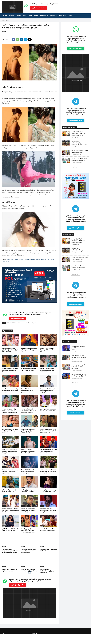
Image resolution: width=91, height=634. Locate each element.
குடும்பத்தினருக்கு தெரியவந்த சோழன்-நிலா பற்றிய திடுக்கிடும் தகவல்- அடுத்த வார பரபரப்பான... (48, 611)
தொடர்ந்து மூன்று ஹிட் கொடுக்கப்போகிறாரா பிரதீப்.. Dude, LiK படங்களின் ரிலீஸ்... (28, 530)
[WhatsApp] (17, 39)
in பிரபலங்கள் (27, 323)
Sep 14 (33, 323)
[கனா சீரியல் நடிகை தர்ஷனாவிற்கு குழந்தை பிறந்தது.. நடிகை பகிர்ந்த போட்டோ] (10, 381)
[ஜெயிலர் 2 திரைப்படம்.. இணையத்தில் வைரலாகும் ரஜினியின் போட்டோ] (29, 381)
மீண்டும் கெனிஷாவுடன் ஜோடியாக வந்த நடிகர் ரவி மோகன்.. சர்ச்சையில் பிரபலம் (29, 611)
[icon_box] (29, 316)
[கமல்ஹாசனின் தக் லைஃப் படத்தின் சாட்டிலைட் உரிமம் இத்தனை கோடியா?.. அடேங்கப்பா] (48, 442)
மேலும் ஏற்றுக (75, 167)
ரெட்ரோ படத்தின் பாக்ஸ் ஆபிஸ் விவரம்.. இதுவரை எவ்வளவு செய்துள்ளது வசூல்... (28, 550)
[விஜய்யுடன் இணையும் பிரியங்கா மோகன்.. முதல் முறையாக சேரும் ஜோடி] (10, 582)
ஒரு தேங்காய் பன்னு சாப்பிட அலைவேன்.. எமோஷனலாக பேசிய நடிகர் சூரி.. (48, 510)
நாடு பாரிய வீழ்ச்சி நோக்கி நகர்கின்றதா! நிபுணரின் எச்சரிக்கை (78, 347)
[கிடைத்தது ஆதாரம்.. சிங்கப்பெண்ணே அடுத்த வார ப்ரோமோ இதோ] (48, 561)
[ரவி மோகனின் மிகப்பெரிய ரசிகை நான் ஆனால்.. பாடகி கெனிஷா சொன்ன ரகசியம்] (10, 361)
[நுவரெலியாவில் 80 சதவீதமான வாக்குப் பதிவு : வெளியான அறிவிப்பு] (66, 160)
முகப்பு (3, 20)
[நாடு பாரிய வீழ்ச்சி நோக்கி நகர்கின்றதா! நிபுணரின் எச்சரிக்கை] (66, 348)
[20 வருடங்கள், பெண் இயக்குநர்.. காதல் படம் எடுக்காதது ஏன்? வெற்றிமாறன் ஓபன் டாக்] (48, 381)
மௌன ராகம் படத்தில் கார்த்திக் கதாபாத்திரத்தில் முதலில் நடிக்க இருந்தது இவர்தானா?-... (9, 451)
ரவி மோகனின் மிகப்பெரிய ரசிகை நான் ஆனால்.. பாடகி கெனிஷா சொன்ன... (10, 370)
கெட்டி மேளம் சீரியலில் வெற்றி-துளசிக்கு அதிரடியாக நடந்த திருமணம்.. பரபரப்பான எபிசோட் (9, 410)
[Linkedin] (21, 39)
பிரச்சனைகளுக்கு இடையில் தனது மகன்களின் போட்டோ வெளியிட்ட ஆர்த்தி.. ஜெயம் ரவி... (10, 471)
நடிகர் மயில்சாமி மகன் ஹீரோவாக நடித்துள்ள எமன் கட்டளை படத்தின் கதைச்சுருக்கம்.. (48, 471)
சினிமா (7, 20)
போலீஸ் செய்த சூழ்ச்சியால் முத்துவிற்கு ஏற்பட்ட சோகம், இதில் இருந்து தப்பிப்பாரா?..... (10, 350)
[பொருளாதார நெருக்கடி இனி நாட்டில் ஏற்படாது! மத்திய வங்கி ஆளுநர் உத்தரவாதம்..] (66, 376)
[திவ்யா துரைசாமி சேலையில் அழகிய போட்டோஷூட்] (48, 541)
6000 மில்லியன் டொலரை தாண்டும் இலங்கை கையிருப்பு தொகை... (79, 357)
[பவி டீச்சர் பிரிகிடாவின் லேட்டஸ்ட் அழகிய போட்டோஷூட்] (10, 561)
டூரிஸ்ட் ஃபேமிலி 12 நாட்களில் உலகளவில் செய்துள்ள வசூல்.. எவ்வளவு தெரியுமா (28, 471)
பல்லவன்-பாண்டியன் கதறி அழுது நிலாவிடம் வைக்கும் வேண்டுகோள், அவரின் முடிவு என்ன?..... (48, 431)
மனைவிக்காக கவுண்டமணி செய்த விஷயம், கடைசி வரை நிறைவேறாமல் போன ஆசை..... (10, 510)
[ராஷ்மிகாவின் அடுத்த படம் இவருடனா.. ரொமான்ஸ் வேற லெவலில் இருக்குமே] (29, 442)
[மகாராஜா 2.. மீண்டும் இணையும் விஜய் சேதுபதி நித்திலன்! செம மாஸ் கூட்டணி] (48, 340)
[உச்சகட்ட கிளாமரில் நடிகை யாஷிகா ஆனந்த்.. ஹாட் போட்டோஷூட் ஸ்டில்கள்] (10, 421)
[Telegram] (26, 39)
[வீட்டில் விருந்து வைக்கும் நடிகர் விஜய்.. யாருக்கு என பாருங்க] (29, 482)
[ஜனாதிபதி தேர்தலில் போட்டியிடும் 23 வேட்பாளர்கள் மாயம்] (66, 152)
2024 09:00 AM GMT (11, 323)
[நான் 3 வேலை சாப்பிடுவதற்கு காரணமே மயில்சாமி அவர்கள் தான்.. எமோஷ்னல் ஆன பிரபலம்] (29, 501)
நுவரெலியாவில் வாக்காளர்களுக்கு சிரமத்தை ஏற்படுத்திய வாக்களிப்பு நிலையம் (80, 142)
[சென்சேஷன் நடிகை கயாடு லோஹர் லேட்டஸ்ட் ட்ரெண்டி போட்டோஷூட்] (48, 482)
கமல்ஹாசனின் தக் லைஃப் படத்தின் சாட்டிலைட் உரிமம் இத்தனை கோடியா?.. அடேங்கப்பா (48, 451)
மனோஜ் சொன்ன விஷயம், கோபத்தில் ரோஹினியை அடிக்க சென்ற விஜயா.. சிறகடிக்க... (28, 410)
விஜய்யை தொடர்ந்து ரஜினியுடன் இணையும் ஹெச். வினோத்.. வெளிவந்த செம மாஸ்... (28, 591)
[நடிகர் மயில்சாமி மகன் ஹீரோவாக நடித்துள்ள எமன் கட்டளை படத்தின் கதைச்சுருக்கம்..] (48, 462)
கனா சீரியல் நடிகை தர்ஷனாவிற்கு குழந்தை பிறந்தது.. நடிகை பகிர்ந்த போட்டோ (10, 390)
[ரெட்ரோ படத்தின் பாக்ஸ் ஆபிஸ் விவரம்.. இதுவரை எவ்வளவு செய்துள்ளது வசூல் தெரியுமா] (29, 541)
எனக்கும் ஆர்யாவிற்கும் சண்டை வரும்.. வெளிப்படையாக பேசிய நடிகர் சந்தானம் (47, 370)
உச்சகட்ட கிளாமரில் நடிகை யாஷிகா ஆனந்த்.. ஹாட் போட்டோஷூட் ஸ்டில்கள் (10, 431)
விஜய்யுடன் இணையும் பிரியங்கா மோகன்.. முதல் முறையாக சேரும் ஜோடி (10, 591)
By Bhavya (20, 323)
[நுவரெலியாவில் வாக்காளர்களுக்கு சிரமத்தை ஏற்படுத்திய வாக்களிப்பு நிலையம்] (66, 143)
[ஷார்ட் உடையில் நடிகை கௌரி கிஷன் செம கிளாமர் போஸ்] (10, 482)
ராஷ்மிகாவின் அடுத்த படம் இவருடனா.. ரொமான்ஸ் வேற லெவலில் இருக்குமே (27, 451)
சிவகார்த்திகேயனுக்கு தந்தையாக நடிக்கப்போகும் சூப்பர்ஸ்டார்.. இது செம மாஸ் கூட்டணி (10, 611)
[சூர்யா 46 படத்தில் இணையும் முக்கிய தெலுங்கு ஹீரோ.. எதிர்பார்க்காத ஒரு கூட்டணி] (29, 421)
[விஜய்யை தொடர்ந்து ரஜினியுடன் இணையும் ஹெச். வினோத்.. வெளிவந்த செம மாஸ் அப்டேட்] (29, 582)
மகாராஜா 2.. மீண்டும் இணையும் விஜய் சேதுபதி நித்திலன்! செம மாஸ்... (47, 350)
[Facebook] (13, 39)
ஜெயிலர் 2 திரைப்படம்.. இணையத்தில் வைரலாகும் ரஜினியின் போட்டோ (27, 390)
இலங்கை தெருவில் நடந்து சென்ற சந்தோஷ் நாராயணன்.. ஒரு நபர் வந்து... (29, 350)
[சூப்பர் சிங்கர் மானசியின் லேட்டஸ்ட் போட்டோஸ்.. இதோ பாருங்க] (10, 521)
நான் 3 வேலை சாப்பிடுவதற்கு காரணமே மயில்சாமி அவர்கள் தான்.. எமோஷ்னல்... (28, 510)
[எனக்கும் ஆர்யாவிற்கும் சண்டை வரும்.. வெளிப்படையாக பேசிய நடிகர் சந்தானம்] (48, 361)
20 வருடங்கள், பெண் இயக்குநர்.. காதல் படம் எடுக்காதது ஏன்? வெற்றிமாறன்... (48, 390)
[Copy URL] (30, 39)
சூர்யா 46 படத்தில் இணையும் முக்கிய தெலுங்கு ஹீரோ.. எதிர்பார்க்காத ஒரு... (28, 431)
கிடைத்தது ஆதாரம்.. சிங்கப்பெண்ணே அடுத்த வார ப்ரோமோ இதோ (47, 571)
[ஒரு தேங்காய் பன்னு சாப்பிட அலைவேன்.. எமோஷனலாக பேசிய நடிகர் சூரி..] (48, 501)
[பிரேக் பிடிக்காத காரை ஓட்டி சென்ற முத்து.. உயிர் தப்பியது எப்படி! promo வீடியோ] (48, 582)
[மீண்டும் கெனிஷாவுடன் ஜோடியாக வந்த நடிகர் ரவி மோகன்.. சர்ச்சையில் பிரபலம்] (29, 602)
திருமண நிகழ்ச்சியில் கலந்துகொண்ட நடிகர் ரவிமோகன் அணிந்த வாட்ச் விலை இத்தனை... (10, 550)
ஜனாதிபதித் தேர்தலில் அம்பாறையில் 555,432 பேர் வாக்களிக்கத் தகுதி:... (78, 133)
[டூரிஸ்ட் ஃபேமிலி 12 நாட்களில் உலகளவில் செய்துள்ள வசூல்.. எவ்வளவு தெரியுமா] (29, 462)
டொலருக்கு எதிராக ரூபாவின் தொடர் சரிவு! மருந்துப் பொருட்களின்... (79, 366)
